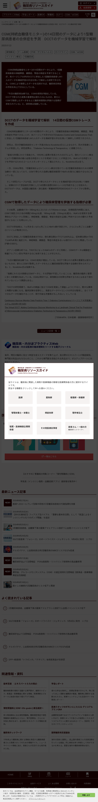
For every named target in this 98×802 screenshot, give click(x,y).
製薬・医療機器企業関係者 (20, 428)
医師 (21, 397)
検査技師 (49, 413)
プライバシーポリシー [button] (37, 799)
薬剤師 (49, 397)
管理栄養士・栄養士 (20, 413)
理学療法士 (77, 413)
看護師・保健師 (77, 397)
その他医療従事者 (49, 428)
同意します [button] (86, 795)
